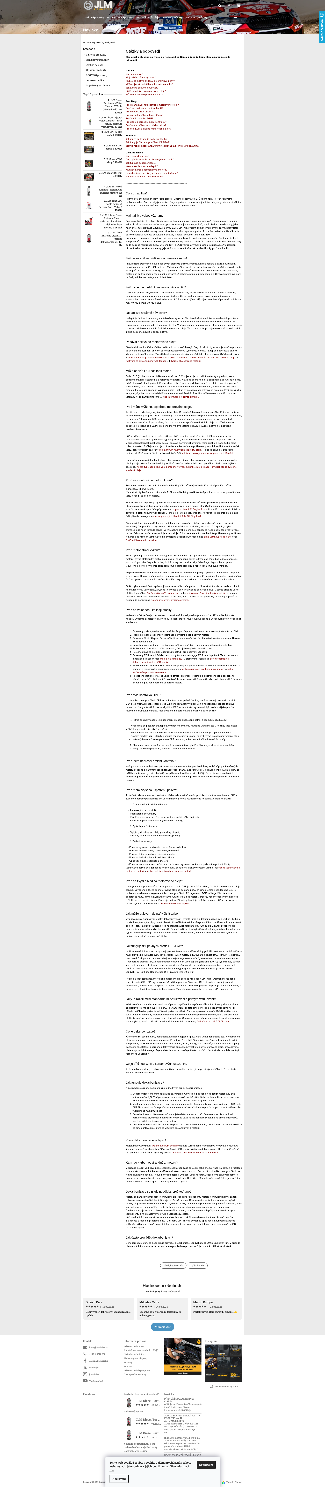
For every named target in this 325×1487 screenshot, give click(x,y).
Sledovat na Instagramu (226, 1386)
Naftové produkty (96, 54)
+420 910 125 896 (97, 1354)
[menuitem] (96, 17)
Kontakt (128, 1366)
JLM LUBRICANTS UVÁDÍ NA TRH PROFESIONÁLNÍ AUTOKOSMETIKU (182, 1418)
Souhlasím (206, 1464)
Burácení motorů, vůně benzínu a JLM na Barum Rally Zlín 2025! (182, 1439)
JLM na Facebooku (98, 1360)
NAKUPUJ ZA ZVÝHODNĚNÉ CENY (182, 1455)
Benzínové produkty (97, 59)
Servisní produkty (96, 70)
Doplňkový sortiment (98, 85)
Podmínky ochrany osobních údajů (141, 1350)
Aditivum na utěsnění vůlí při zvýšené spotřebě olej (206, 357)
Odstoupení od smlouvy (135, 1374)
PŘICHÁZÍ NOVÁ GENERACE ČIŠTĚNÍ (179, 1400)
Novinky (128, 1362)
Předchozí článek (173, 1265)
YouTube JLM (96, 1381)
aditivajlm (94, 1367)
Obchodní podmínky (134, 1354)
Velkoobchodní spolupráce (137, 1370)
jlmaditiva (94, 1374)
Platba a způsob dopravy (136, 1358)
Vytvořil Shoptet (234, 1482)
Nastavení (119, 1479)
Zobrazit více (162, 1327)
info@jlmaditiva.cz (98, 1347)
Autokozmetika (95, 80)
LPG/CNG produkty (97, 75)
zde (112, 1470)
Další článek (197, 1265)
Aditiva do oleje (94, 64)
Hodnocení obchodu (163, 1285)
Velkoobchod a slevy (134, 1346)
